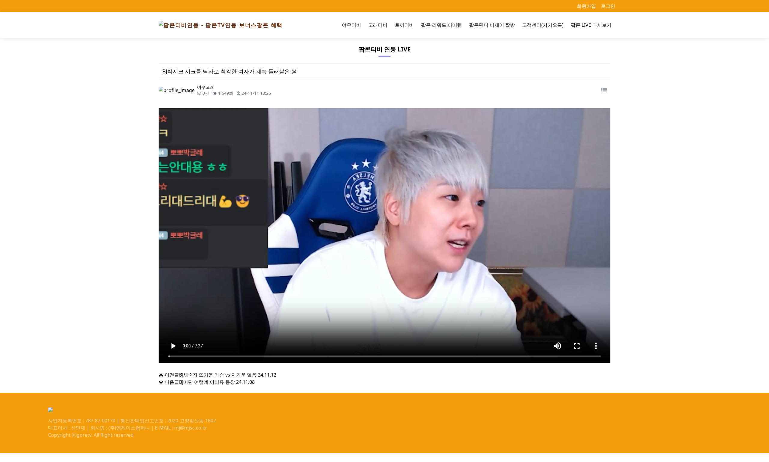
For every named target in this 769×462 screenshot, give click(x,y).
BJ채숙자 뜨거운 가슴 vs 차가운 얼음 (218, 374)
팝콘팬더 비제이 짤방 (492, 25)
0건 (205, 93)
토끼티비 (404, 25)
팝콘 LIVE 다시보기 (591, 25)
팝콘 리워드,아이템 (441, 25)
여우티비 (351, 25)
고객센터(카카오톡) (543, 25)
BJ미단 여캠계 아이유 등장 (207, 382)
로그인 (608, 6)
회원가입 (586, 6)
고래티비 (378, 25)
